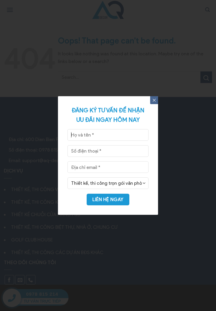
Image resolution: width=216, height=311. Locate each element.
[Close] (154, 100)
